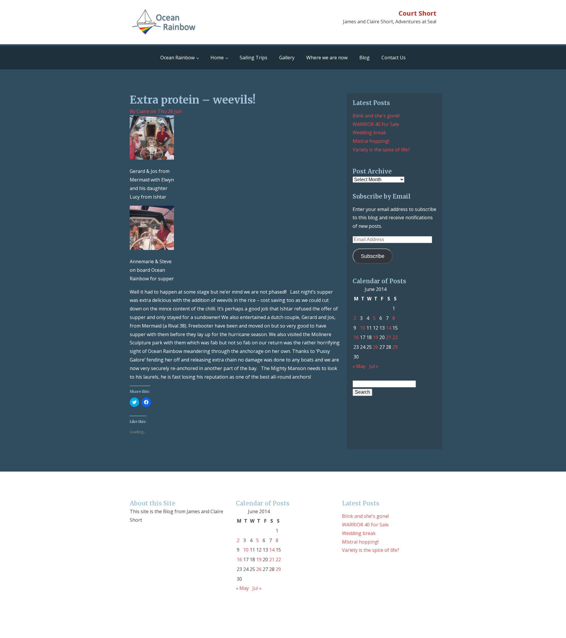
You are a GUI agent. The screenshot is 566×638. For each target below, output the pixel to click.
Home (217, 57)
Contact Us (393, 57)
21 (388, 337)
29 (395, 347)
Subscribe (372, 256)
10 (362, 328)
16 (356, 337)
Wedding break (369, 132)
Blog (364, 57)
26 (375, 347)
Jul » (373, 366)
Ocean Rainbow (177, 57)
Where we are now (327, 57)
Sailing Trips (253, 57)
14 (388, 328)
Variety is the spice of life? (381, 149)
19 (375, 337)
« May (359, 366)
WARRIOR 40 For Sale (376, 124)
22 (395, 337)
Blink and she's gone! (376, 115)
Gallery (286, 57)
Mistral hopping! (371, 141)
